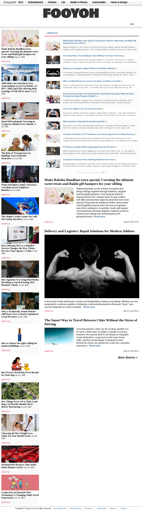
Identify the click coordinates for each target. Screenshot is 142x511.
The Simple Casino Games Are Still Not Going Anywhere (19, 217)
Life (63, 2)
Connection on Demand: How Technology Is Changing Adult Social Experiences (20, 495)
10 (103, 172)
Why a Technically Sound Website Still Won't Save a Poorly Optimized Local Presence (19, 314)
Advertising (101, 508)
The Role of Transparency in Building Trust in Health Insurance (16, 156)
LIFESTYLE (5, 62)
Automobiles (99, 2)
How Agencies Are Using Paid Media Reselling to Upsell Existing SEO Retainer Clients (20, 282)
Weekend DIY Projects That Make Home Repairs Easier (18, 466)
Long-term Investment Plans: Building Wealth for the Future (88, 160)
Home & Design (119, 2)
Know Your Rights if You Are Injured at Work (82, 109)
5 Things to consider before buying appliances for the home (89, 147)
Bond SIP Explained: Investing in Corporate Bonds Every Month (18, 122)
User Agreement (60, 508)
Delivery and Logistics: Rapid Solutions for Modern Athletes (89, 68)
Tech (20, 2)
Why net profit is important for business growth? (84, 122)
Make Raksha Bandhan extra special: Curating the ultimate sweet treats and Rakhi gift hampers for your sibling (19, 53)
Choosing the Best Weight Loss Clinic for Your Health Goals (17, 434)
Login (132, 24)
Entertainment (35, 2)
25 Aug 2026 (9, 2)
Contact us (88, 508)
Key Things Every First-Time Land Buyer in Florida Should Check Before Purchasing (19, 404)
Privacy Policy (75, 508)
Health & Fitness (78, 2)
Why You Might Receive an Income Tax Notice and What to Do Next (91, 81)
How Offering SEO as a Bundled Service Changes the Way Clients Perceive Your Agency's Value (18, 248)
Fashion (52, 2)
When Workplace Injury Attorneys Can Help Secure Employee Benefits (19, 187)
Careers (124, 508)
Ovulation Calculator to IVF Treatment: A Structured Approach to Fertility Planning (98, 134)
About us (113, 508)
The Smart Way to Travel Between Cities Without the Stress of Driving (93, 56)
